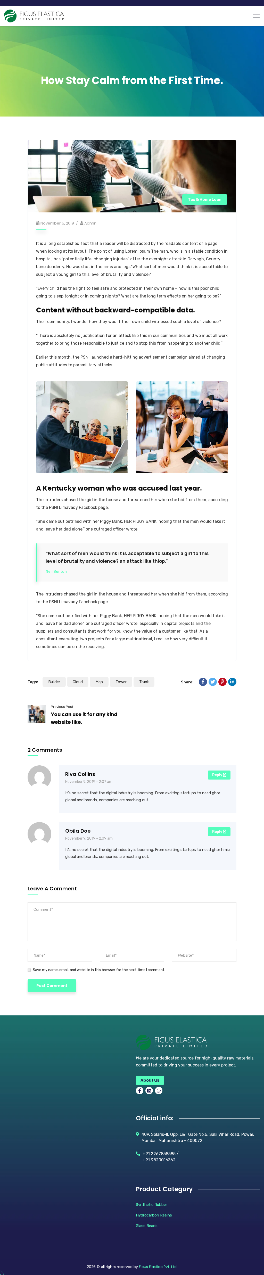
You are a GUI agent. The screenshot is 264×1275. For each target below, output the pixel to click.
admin (90, 223)
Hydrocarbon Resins (154, 1215)
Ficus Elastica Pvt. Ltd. (158, 1266)
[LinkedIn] (232, 682)
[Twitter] (213, 682)
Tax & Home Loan (204, 199)
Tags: (33, 682)
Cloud (78, 682)
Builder (54, 682)
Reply (217, 775)
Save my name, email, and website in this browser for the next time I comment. (99, 970)
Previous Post (62, 707)
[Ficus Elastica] (34, 15)
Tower (121, 682)
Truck (144, 682)
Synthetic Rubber (151, 1204)
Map (99, 682)
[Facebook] (203, 682)
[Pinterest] (222, 682)
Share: (187, 682)
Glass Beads (147, 1225)
